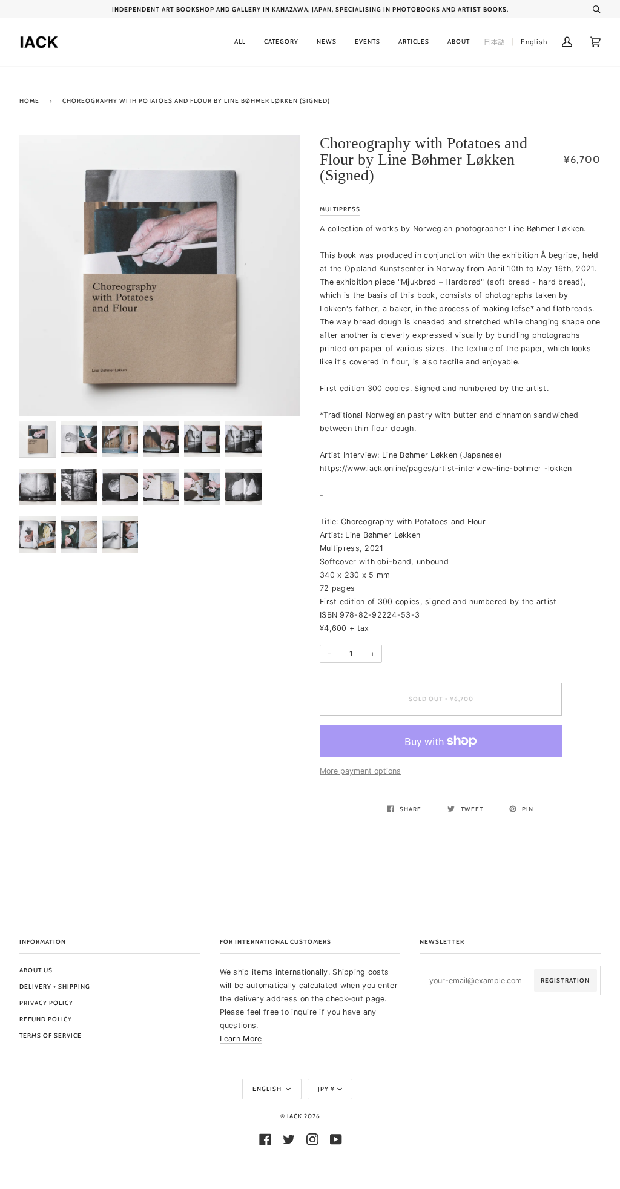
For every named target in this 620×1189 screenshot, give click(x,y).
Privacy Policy (46, 1003)
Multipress (340, 209)
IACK (294, 1116)
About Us (36, 970)
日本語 (495, 42)
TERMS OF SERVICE (50, 1035)
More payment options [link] (360, 771)
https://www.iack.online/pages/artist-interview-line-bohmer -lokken (446, 468)
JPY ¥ (326, 1089)
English (267, 1089)
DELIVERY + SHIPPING (54, 986)
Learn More (241, 1038)
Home (29, 101)
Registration (565, 980)
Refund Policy (45, 1019)
